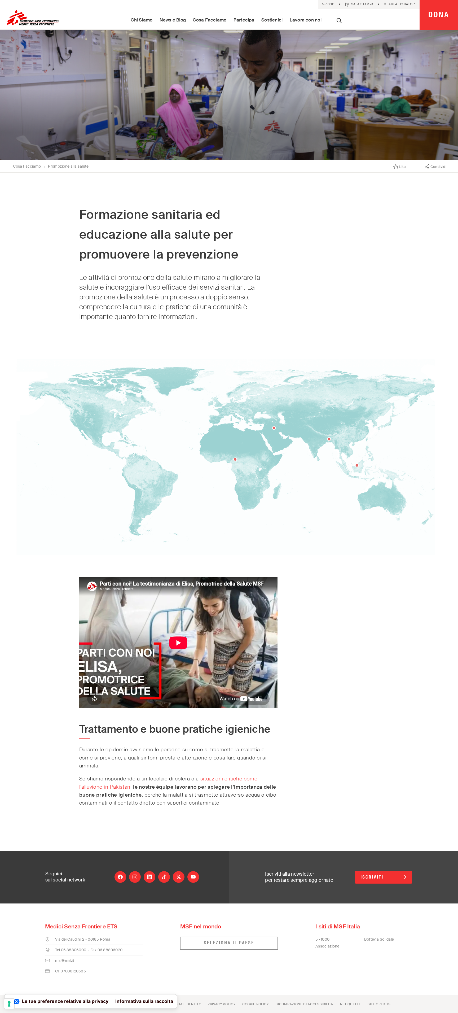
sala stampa (362, 4)
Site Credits (379, 1004)
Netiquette (350, 1004)
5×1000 (328, 4)
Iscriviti (372, 877)
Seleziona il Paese (229, 943)
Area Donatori (402, 4)
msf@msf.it (64, 960)
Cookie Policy (255, 1004)
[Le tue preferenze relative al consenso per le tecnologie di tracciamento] (9, 1004)
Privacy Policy (221, 1004)
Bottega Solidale (379, 939)
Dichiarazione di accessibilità (304, 1004)
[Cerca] (339, 21)
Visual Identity (186, 1004)
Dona (438, 15)
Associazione (327, 946)
